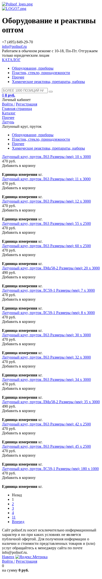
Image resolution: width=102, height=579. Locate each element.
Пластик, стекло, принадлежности (41, 73)
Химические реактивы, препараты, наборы (48, 81)
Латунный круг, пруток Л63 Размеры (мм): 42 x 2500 (46, 424)
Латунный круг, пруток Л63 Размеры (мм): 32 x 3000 (46, 357)
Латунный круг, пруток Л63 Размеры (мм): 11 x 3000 (46, 179)
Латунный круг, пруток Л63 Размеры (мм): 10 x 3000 (46, 157)
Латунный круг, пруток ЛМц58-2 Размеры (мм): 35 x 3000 (51, 402)
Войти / (8, 104)
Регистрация (26, 104)
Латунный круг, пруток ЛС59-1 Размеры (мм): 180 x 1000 (50, 469)
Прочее (18, 77)
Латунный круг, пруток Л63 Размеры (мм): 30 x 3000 (46, 335)
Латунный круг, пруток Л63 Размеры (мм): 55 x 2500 (46, 223)
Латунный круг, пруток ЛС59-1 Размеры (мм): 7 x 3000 (48, 290)
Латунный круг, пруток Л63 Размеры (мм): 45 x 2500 (46, 446)
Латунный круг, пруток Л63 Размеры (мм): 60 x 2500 (46, 246)
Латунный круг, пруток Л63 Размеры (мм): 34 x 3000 (46, 379)
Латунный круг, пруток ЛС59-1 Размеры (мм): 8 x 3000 (48, 313)
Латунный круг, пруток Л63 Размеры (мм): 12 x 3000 (46, 201)
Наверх (8, 557)
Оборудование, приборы (32, 68)
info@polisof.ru (14, 46)
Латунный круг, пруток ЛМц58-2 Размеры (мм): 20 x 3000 (51, 268)
